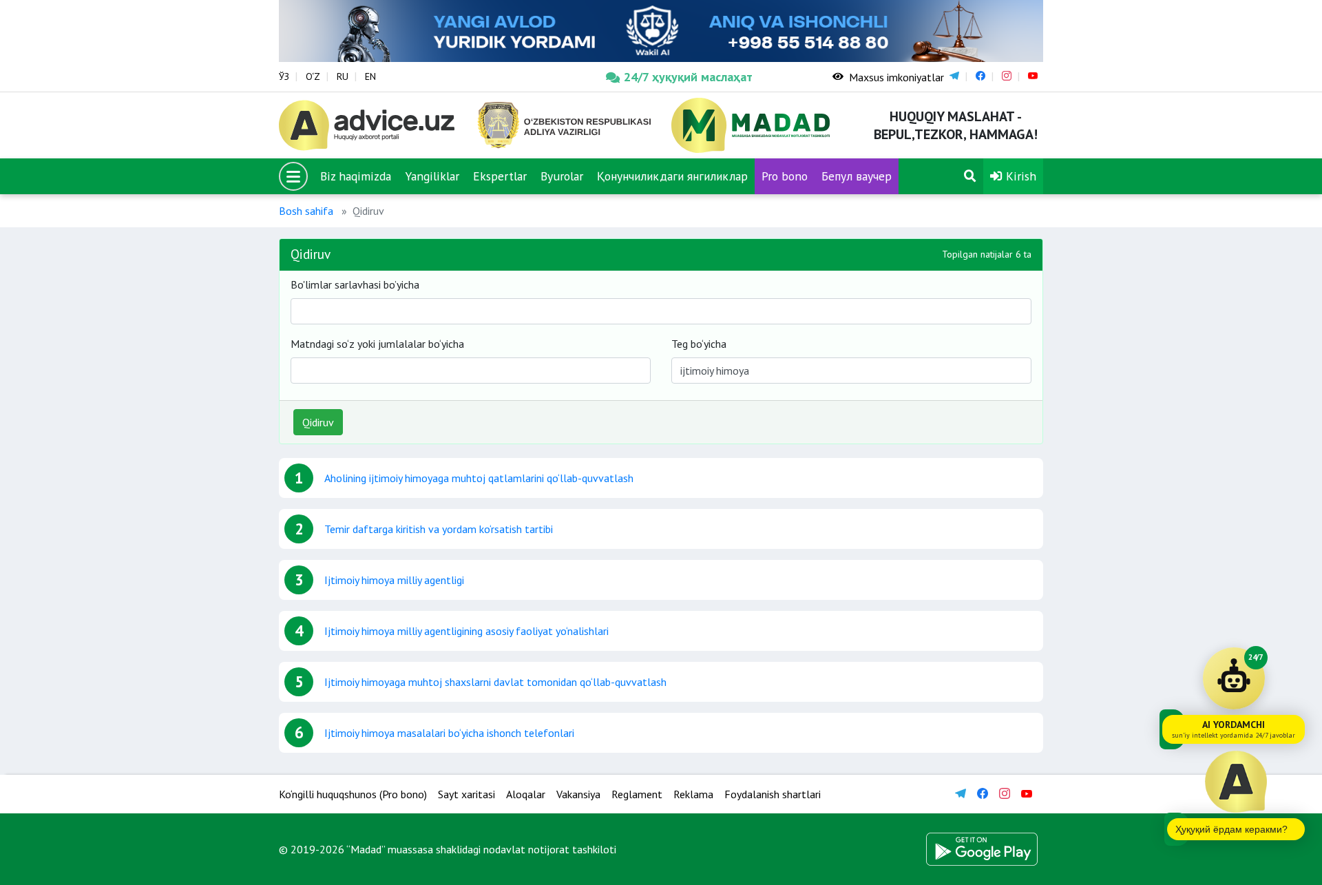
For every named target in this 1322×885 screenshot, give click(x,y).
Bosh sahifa (306, 211)
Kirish (1019, 176)
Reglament (636, 794)
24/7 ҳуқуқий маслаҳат (688, 77)
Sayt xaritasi (466, 794)
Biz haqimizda (355, 176)
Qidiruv (318, 422)
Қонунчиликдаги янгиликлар (672, 176)
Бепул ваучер (856, 176)
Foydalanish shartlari (772, 794)
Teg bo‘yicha (698, 344)
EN (370, 76)
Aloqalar (525, 794)
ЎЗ (284, 76)
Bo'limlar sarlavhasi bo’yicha (355, 284)
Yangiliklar (432, 176)
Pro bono (785, 176)
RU (342, 76)
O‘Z (313, 76)
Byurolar (562, 176)
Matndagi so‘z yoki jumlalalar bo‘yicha (377, 344)
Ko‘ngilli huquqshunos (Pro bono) (353, 794)
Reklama (693, 794)
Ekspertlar (500, 176)
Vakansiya (578, 794)
